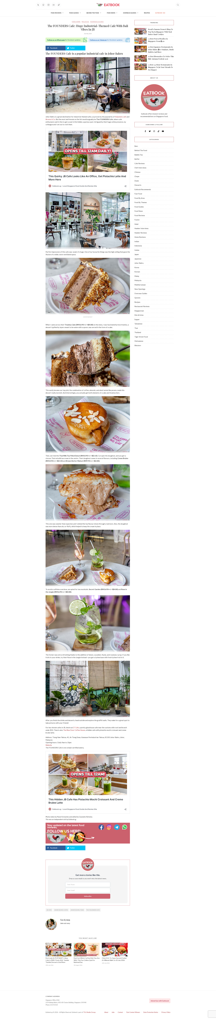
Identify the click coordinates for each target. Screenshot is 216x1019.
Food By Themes (140, 202)
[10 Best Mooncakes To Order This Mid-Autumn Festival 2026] (140, 58)
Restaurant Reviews (142, 306)
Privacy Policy (165, 1012)
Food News (111, 13)
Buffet (136, 159)
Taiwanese (138, 324)
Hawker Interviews (141, 228)
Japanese (137, 259)
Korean (137, 272)
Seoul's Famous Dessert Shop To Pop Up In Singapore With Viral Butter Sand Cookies (160, 31)
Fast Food (138, 194)
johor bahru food (77, 910)
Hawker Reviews (140, 233)
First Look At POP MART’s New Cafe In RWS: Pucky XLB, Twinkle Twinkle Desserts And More (57, 960)
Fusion (137, 220)
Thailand (137, 332)
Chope (136, 176)
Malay (136, 276)
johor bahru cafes (61, 910)
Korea (136, 267)
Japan (136, 254)
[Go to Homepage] (108, 5)
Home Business (140, 237)
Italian (136, 250)
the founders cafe (93, 910)
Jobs (113, 1012)
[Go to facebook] (43, 5)
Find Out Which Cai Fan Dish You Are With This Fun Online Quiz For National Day (87, 960)
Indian (136, 241)
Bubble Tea (138, 155)
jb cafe (49, 910)
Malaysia (85, 21)
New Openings (139, 289)
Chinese (137, 172)
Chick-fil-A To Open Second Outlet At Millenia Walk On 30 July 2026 (114, 959)
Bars (136, 146)
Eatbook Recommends (142, 189)
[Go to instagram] (48, 5)
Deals (136, 181)
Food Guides (74, 13)
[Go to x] (38, 5)
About (106, 1012)
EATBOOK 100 (160, 13)
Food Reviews (56, 13)
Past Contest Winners (133, 1012)
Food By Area (139, 198)
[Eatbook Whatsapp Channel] (124, 827)
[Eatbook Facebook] (102, 827)
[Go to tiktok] (59, 5)
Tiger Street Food (141, 337)
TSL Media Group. (89, 1012)
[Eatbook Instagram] (109, 827)
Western (137, 345)
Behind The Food (93, 13)
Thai (136, 328)
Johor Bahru (139, 263)
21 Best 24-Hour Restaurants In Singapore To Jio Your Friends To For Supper (160, 67)
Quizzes (137, 298)
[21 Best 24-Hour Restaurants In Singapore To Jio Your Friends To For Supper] (140, 67)
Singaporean (139, 311)
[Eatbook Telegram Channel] (117, 827)
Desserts (137, 185)
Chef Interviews (140, 168)
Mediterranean (140, 285)
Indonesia (138, 246)
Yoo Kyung (65, 920)
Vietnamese (138, 341)
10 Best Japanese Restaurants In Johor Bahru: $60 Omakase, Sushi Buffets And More (160, 49)
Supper (137, 319)
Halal (136, 224)
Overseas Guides (129, 13)
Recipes (147, 13)
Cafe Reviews (139, 163)
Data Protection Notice (150, 1012)
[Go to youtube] (54, 5)
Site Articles (139, 315)
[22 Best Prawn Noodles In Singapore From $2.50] (140, 40)
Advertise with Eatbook (160, 1001)
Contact (120, 1012)
